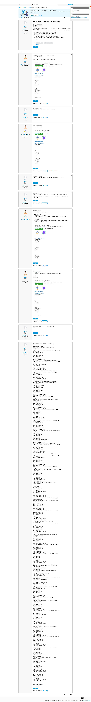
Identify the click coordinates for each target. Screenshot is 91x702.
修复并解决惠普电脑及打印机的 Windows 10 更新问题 (79, 17)
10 (22, 353)
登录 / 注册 (70, 4)
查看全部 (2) (37, 44)
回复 (35, 46)
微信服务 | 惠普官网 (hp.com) (39, 73)
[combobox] (44, 5)
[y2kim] (25, 56)
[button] (71, 21)
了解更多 (40, 15)
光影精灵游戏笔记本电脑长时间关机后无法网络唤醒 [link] (39, 7)
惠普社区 (19, 7)
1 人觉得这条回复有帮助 (52, 171)
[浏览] (19, 5)
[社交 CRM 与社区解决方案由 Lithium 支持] (83, 698)
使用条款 (84, 700)
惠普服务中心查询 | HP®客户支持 (39, 75)
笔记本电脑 (24, 7)
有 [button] (43, 103)
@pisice (36, 272)
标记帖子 (25, 33)
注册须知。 (88, 700)
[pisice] (25, 22)
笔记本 (29, 7)
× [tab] (88, 7)
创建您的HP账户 (34, 15)
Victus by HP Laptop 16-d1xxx (48, 42)
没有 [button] (46, 103)
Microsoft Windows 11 (39, 42)
